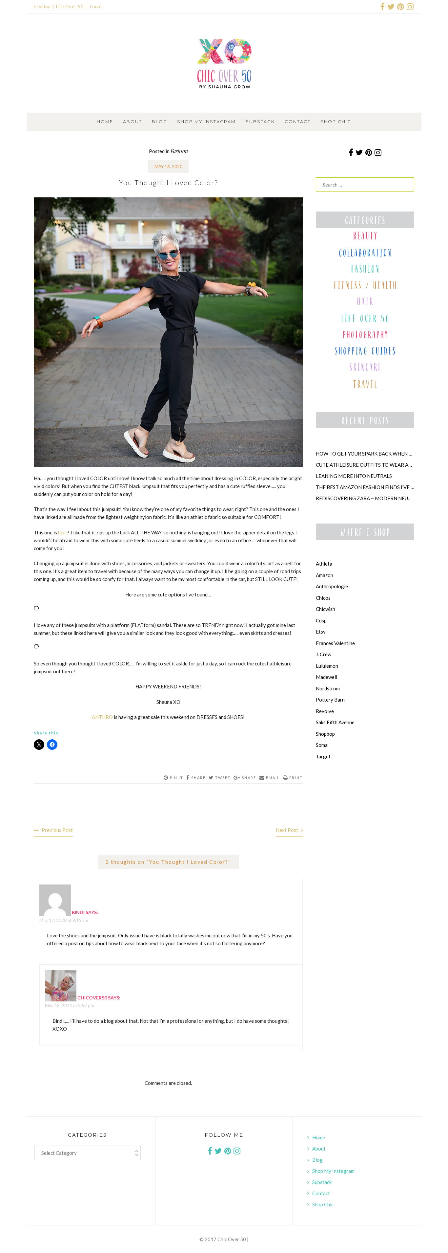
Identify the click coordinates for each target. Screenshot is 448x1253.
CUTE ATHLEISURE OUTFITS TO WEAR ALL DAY (365, 465)
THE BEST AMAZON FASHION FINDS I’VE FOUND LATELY (365, 487)
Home (105, 121)
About (132, 121)
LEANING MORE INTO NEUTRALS (354, 476)
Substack (260, 121)
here (63, 532)
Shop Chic (335, 121)
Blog (159, 121)
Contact (298, 121)
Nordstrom (328, 688)
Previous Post (57, 830)
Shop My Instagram (206, 121)
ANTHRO (102, 717)
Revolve (325, 711)
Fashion (42, 6)
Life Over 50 (70, 6)
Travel (96, 6)
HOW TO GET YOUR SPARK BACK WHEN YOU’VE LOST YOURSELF (365, 454)
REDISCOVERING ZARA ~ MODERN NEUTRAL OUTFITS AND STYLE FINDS (365, 498)
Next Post (287, 830)
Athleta (324, 564)
